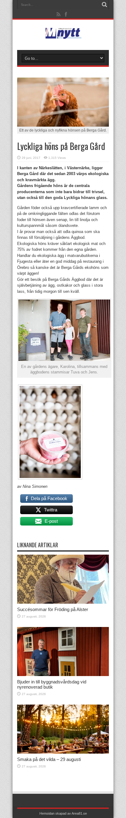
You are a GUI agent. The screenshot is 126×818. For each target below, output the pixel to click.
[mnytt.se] (63, 34)
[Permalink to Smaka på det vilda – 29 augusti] (63, 752)
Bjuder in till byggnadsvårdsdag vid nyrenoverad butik (51, 684)
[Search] (104, 4)
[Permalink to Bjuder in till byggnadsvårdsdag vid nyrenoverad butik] (63, 674)
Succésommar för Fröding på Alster (52, 609)
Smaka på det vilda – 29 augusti (49, 759)
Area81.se (79, 813)
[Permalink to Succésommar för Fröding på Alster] (63, 602)
